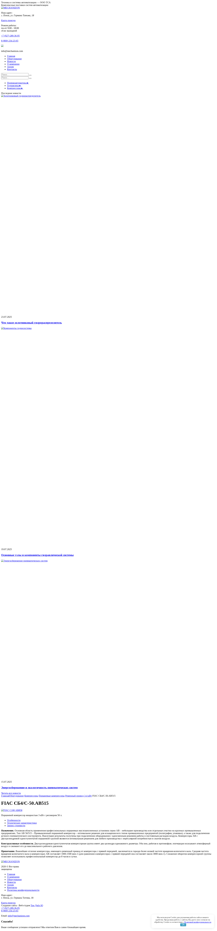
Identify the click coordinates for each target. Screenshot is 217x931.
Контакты (12, 69)
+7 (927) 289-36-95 (10, 35)
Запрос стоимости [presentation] (16, 825)
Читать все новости (11, 793)
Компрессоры (14, 88)
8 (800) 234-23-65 (9, 40)
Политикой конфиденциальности (197, 922)
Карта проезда (8, 20)
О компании (13, 64)
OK (183, 925)
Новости (11, 61)
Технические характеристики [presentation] (22, 823)
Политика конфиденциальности (23, 890)
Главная (11, 56)
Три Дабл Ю (37, 905)
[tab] (111, 820)
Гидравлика (13, 85)
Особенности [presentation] (14, 820)
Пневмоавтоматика (17, 83)
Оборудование (14, 58)
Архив (10, 66)
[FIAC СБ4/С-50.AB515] (11, 810)
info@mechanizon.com (19, 915)
